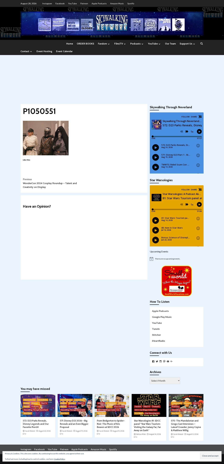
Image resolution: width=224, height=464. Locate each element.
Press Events (119, 406)
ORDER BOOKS (85, 43)
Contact (25, 51)
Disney (26, 403)
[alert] (177, 259)
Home (69, 43)
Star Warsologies (152, 413)
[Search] (201, 43)
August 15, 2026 (118, 431)
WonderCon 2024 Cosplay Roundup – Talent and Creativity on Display (50, 183)
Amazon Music (117, 3)
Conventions (42, 400)
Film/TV (118, 43)
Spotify (130, 3)
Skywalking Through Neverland (36, 410)
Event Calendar (64, 51)
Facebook (60, 3)
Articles (101, 403)
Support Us (186, 43)
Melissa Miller (141, 434)
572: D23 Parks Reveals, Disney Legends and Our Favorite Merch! (36, 424)
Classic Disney (29, 400)
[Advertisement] (112, 78)
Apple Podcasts (99, 3)
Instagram (47, 3)
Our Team (170, 43)
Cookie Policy (59, 459)
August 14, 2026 (155, 434)
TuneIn (156, 328)
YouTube (72, 3)
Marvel (26, 406)
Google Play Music (162, 317)
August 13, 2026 (192, 434)
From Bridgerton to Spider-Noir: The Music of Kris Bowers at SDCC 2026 (111, 424)
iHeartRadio (158, 340)
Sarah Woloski (30, 431)
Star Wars (27, 413)
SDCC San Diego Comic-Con (108, 410)
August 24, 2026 (44, 431)
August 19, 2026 (81, 431)
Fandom (102, 43)
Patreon (84, 3)
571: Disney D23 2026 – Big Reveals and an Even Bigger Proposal (74, 424)
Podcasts (135, 43)
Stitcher (156, 334)
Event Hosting (44, 51)
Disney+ (35, 403)
